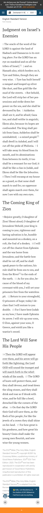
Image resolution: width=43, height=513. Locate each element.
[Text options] (40, 12)
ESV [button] (32, 13)
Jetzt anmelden (28, 7)
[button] (41, 5)
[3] (20, 273)
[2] (38, 136)
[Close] (36, 489)
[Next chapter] (38, 502)
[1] (20, 65)
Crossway (8, 22)
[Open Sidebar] (21, 510)
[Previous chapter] (5, 502)
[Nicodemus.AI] (5, 496)
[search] (20, 13)
